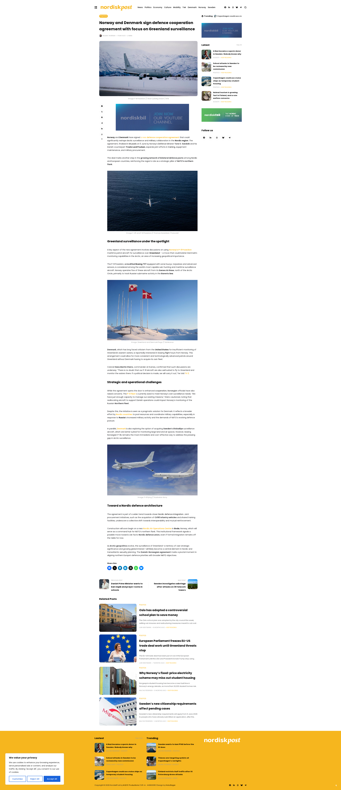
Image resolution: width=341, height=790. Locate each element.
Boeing (139, 264)
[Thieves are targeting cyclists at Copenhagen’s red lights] (151, 761)
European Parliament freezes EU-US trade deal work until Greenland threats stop (167, 645)
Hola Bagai (170, 785)
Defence (162, 143)
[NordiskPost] (116, 7)
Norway (111, 137)
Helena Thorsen (109, 36)
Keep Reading (171, 627)
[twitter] (102, 112)
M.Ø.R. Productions (131, 785)
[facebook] (225, 7)
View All (239, 45)
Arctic (130, 140)
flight (167, 352)
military (152, 140)
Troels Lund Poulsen (135, 147)
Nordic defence (165, 514)
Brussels (133, 143)
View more (139, 738)
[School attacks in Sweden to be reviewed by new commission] (206, 67)
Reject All (34, 779)
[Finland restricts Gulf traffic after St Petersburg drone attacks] (151, 775)
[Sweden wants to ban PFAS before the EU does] (151, 747)
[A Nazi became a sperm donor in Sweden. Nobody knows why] (206, 54)
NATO (163, 555)
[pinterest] (102, 117)
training (171, 147)
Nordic (194, 158)
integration (178, 514)
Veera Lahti (110, 764)
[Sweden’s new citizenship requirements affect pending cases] (118, 711)
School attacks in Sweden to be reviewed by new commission (226, 66)
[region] (34, 769)
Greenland (154, 253)
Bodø (176, 528)
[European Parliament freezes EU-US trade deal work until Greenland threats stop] (118, 648)
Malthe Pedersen (146, 690)
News (175, 778)
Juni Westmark (145, 627)
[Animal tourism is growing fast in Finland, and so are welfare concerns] (206, 96)
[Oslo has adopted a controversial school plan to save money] (118, 618)
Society (216, 57)
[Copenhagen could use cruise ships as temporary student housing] (206, 81)
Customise (17, 779)
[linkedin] (229, 7)
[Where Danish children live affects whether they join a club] (215, 16)
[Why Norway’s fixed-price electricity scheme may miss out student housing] (118, 681)
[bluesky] (237, 7)
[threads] (233, 7)
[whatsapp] (102, 134)
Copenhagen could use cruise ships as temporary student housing (227, 81)
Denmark (123, 137)
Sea (171, 273)
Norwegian (172, 390)
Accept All (52, 779)
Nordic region (181, 140)
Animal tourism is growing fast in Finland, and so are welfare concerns (225, 95)
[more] (102, 139)
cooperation (161, 390)
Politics (103, 16)
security (123, 552)
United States (162, 349)
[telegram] (241, 7)
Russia (122, 417)
